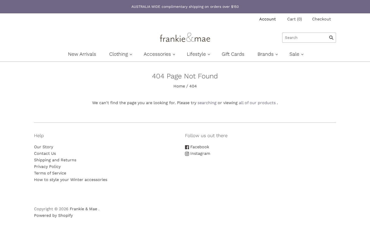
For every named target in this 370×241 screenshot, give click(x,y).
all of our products (257, 102)
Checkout (321, 19)
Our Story (43, 146)
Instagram (199, 153)
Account (267, 19)
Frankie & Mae (83, 208)
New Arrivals (82, 54)
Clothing (118, 54)
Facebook (199, 146)
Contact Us (45, 153)
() (294, 19)
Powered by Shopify (53, 215)
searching (207, 102)
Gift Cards (233, 54)
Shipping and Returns (55, 160)
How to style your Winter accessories (70, 179)
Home (179, 86)
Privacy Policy (47, 166)
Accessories (157, 54)
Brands (265, 54)
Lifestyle (196, 54)
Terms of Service (50, 173)
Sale (294, 54)
